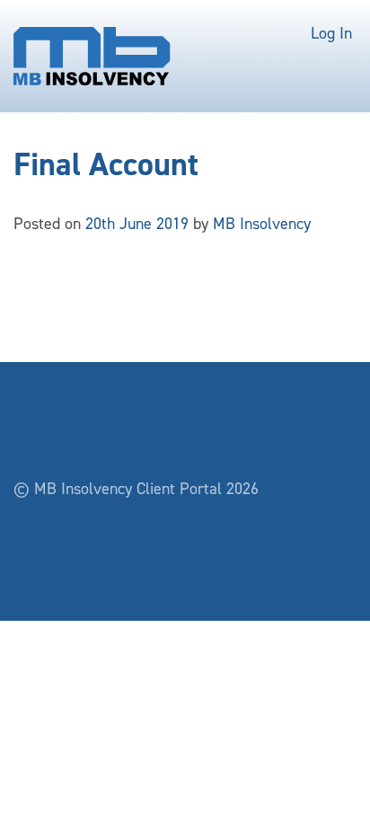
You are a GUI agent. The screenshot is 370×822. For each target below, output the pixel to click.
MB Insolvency (262, 223)
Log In (331, 33)
